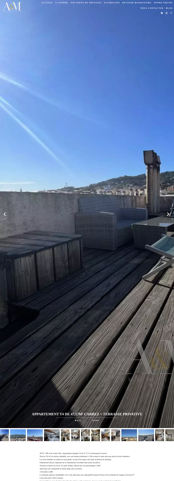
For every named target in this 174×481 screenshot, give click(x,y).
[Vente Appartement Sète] (87, 214)
